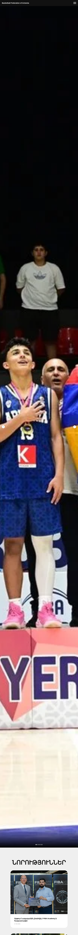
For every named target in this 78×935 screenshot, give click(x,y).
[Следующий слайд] (74, 426)
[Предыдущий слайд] (3, 426)
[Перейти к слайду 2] (38, 844)
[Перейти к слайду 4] (41, 844)
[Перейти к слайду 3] (39, 844)
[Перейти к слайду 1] (36, 844)
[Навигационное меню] (74, 3)
